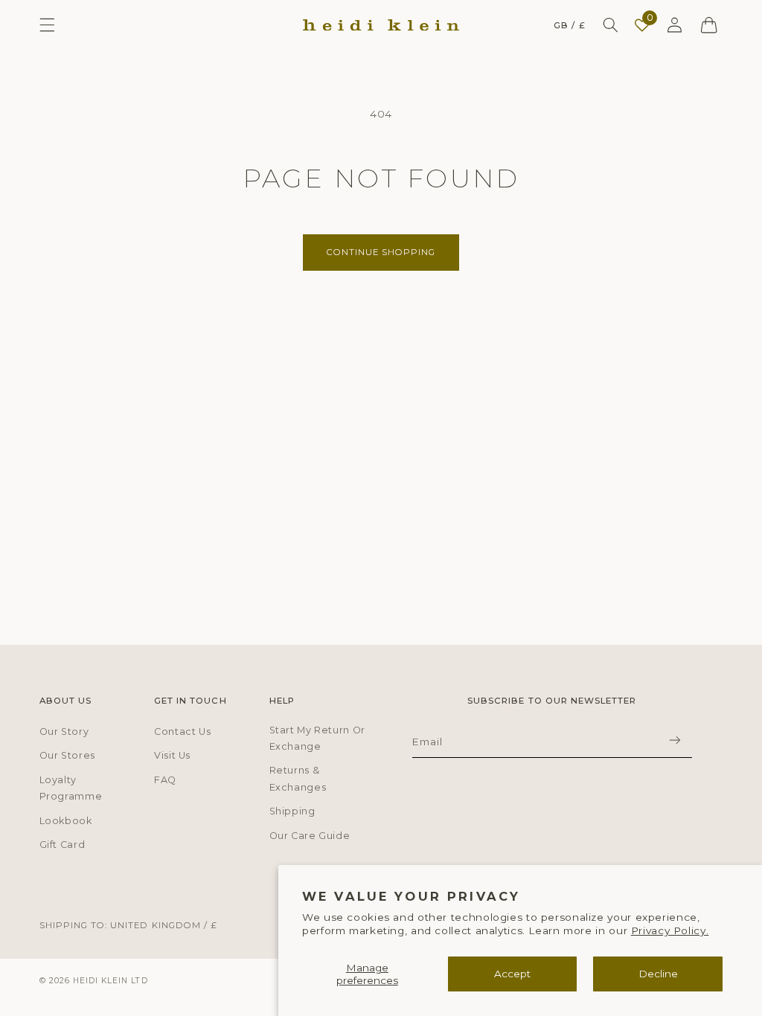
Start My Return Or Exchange (317, 738)
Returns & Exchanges (298, 778)
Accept (512, 974)
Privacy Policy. (669, 930)
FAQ (165, 779)
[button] (47, 25)
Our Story (64, 731)
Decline (658, 974)
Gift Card (62, 844)
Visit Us (172, 755)
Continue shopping (381, 252)
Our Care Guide (309, 835)
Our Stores (67, 755)
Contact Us (182, 731)
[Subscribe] (675, 740)
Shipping (292, 811)
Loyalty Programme (71, 788)
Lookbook (65, 820)
